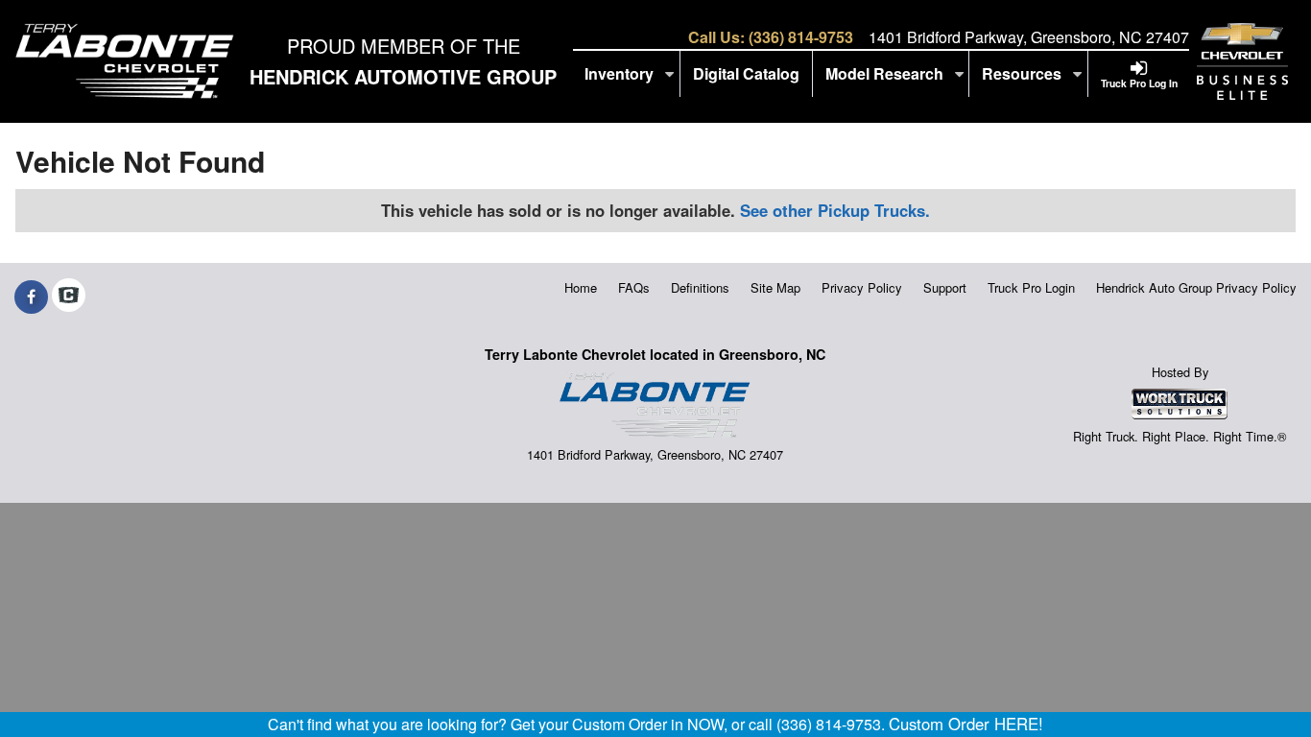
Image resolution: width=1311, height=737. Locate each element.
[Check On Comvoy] (68, 296)
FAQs (634, 287)
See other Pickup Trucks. (835, 210)
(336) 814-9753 (801, 37)
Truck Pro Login (1031, 287)
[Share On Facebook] (31, 296)
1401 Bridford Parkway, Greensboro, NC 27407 (1029, 37)
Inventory (620, 73)
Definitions (700, 287)
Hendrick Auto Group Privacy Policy (1196, 287)
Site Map (775, 287)
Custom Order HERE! (966, 723)
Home (580, 287)
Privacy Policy (862, 287)
